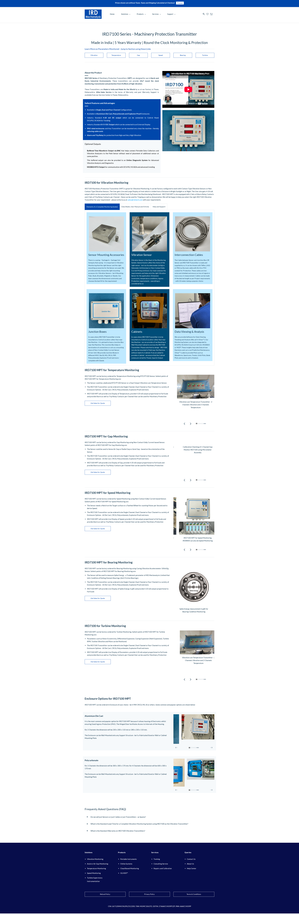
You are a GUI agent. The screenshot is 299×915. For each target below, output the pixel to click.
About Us (190, 864)
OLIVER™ (124, 873)
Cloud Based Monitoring (129, 868)
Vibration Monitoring (95, 859)
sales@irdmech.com (134, 200)
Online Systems (126, 864)
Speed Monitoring (94, 873)
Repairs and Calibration (163, 868)
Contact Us (191, 859)
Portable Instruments (128, 859)
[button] (94, 55)
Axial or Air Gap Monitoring (97, 864)
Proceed (180, 3)
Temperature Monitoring (96, 868)
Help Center (191, 868)
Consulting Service (161, 864)
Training (157, 859)
